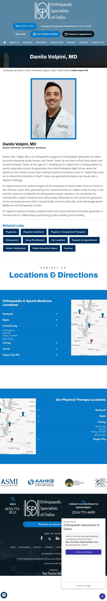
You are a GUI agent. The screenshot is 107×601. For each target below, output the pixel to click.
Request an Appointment (80, 34)
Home (13, 547)
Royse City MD (11, 354)
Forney (7, 331)
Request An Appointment (84, 240)
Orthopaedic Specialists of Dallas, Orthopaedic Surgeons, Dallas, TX (31, 70)
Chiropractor (12, 240)
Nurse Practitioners (34, 240)
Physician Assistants (33, 232)
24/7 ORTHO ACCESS (47, 34)
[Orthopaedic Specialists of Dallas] (53, 11)
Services (68, 248)
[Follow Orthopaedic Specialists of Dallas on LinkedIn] (57, 539)
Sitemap (49, 547)
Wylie (6, 319)
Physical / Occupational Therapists (68, 232)
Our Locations (58, 240)
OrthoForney (10, 325)
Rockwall (8, 314)
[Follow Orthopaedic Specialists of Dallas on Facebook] (41, 539)
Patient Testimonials (16, 248)
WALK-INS (20, 34)
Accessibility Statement (53, 554)
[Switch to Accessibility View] (4, 595)
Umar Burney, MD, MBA (53, 564)
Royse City (99, 439)
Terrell (6, 348)
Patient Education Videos (44, 248)
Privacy (37, 547)
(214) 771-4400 (84, 26)
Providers (66, 70)
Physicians (11, 232)
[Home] (4, 42)
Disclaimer (24, 547)
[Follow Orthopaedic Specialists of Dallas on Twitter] (49, 539)
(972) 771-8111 (27, 26)
